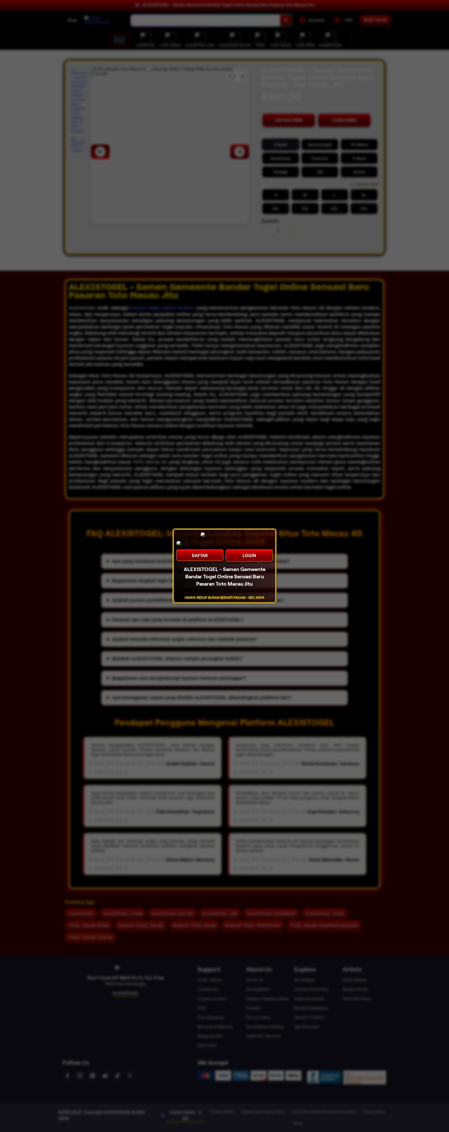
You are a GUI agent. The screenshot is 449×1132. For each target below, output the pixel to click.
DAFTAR (200, 555)
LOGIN (249, 555)
